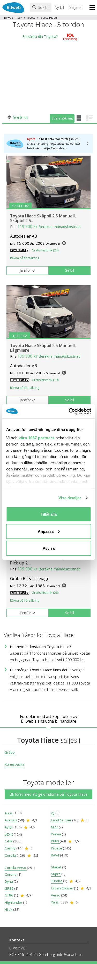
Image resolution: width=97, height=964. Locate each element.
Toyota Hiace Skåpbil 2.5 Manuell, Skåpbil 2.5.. (43, 218)
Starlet (56, 867)
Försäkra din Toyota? (40, 36)
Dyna (9, 881)
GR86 (9, 888)
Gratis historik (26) (45, 592)
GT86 (9, 895)
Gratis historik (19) (45, 380)
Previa (56, 834)
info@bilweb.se (69, 954)
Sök (19, 17)
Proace (57, 848)
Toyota (31, 17)
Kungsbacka (14, 764)
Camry (10, 848)
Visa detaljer (69, 497)
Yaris (55, 902)
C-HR (9, 841)
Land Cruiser (61, 820)
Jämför (25, 270)
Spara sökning (62, 118)
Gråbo (10, 752)
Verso (56, 895)
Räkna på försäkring (24, 258)
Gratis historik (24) (45, 250)
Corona (11, 874)
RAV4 (55, 855)
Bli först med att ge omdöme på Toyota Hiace (48, 794)
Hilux (9, 909)
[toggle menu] (93, 8)
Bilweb (8, 17)
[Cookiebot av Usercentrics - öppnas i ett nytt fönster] (69, 411)
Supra (56, 874)
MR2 (55, 827)
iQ (53, 813)
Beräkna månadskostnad (59, 226)
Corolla (11, 855)
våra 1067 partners (36, 437)
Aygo (9, 827)
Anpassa (46, 531)
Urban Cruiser (62, 888)
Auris (9, 813)
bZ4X (9, 834)
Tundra (57, 881)
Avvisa (49, 548)
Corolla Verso (16, 867)
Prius (55, 841)
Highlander (14, 902)
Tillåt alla (49, 514)
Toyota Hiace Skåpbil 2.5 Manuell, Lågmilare (43, 348)
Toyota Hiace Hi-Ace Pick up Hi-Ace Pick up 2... (44, 560)
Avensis (11, 820)
